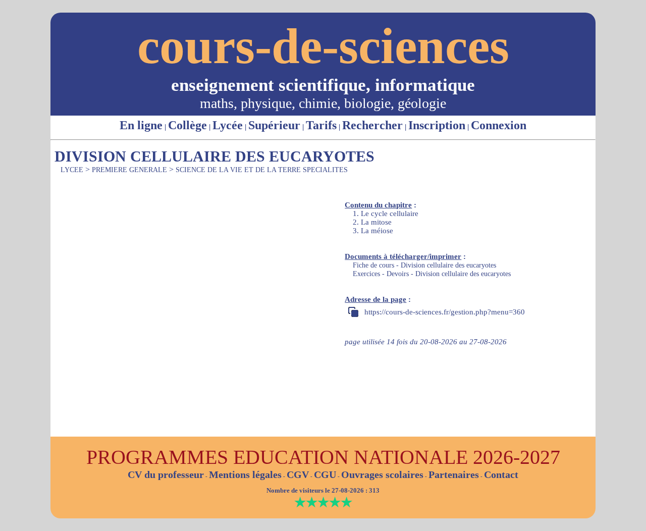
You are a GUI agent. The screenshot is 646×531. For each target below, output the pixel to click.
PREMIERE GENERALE (129, 170)
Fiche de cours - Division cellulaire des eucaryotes (424, 265)
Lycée (227, 125)
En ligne (141, 125)
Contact (501, 474)
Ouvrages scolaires (382, 474)
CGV (298, 474)
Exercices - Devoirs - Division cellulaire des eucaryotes (432, 274)
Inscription (436, 125)
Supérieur (274, 125)
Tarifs (321, 125)
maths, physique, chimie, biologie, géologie (323, 103)
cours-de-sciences (323, 46)
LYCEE (72, 170)
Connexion (498, 125)
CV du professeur (166, 474)
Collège (187, 125)
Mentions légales (245, 474)
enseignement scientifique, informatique (323, 85)
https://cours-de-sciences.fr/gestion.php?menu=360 (444, 312)
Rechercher (372, 125)
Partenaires (453, 474)
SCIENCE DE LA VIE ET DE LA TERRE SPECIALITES (262, 170)
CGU (325, 474)
